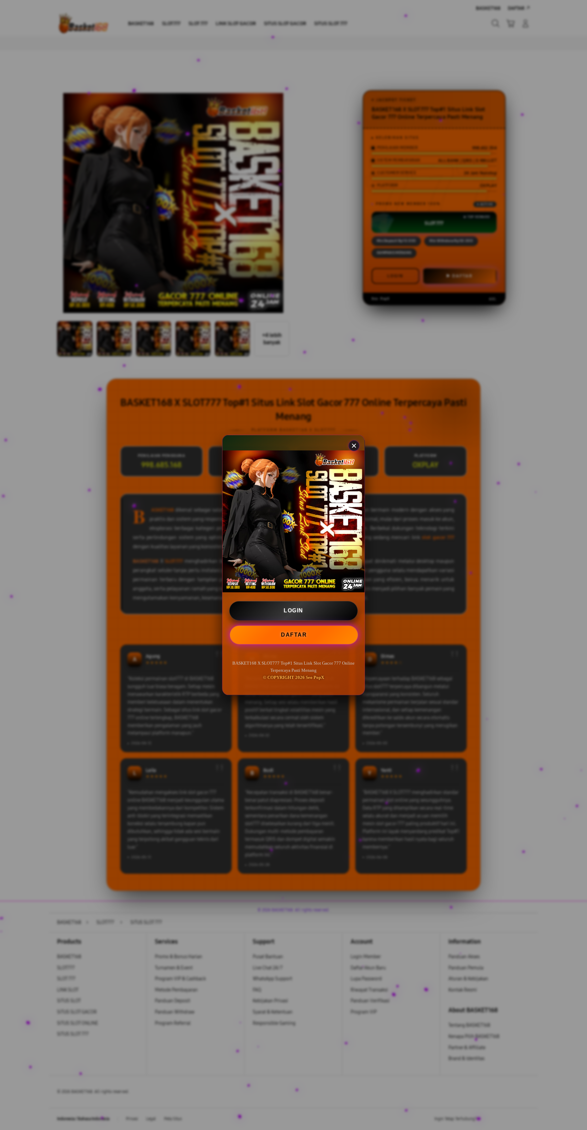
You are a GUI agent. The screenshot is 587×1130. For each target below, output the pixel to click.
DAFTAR (293, 635)
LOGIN (293, 610)
